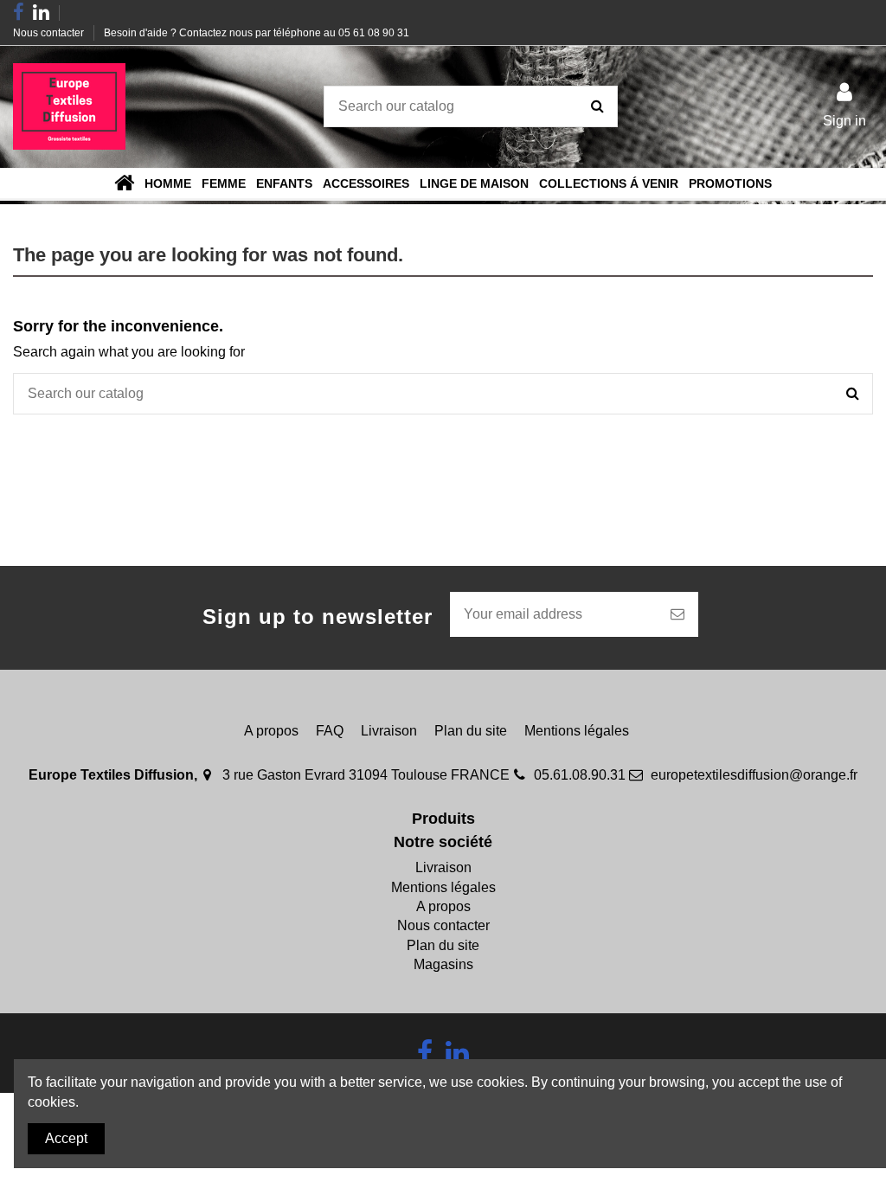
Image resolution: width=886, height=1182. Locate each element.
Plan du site (470, 730)
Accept (66, 1138)
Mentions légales (576, 730)
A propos (271, 730)
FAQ (329, 730)
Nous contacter (50, 33)
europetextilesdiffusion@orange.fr (754, 775)
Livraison (389, 730)
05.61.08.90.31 (580, 775)
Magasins (443, 964)
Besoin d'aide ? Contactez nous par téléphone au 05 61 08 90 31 (256, 33)
